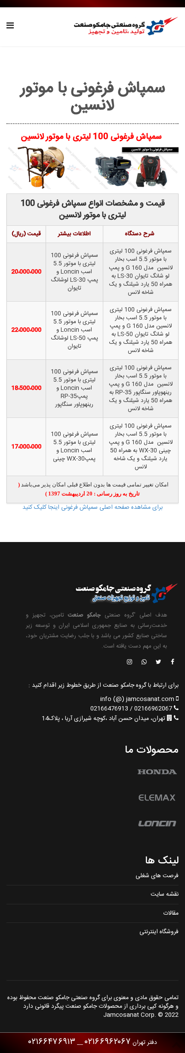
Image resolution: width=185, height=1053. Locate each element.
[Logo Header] (123, 26)
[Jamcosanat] (172, 662)
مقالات (171, 913)
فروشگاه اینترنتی (159, 932)
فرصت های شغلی (157, 876)
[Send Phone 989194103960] (144, 662)
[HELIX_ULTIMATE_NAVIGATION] (10, 26)
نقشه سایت (165, 894)
